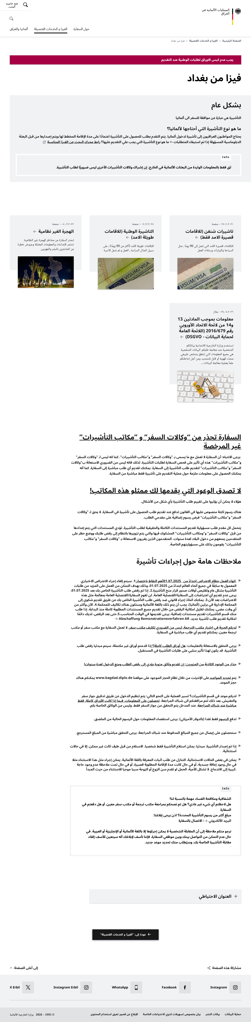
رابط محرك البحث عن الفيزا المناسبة (73, 142)
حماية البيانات (233, 1014)
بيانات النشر (213, 1014)
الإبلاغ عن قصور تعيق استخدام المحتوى (114, 1014)
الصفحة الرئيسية (231, 41)
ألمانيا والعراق (19, 29)
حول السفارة (81, 29)
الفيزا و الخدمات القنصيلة (50, 29)
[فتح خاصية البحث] (12, 16)
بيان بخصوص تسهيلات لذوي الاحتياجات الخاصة (172, 1014)
